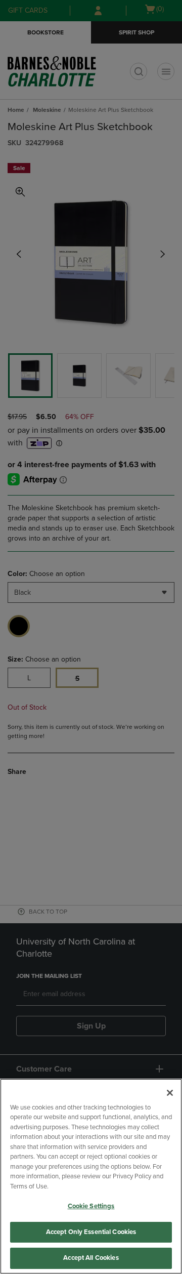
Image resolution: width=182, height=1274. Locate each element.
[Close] (170, 1093)
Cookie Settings (91, 1206)
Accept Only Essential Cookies (91, 1232)
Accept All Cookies (90, 1258)
